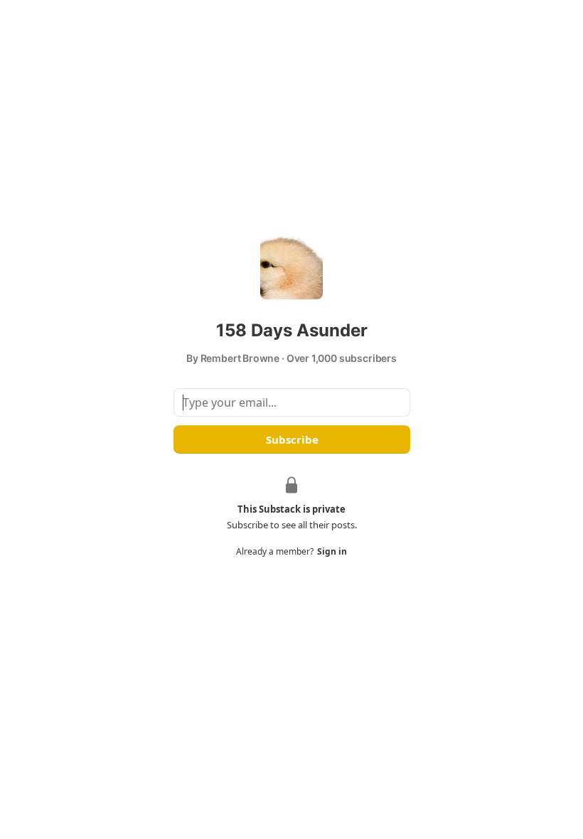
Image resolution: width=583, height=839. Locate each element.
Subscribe (291, 439)
